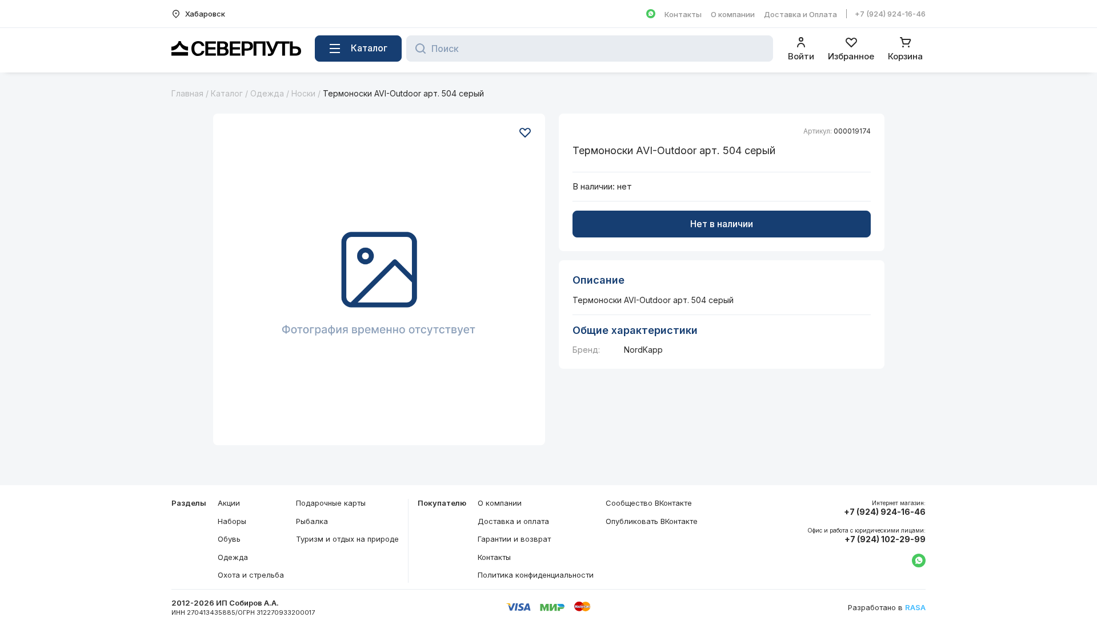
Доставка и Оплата (800, 14)
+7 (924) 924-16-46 (890, 13)
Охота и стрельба (251, 574)
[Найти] (417, 48)
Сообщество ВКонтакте (649, 502)
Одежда (267, 93)
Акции (229, 502)
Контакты (683, 14)
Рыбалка (312, 521)
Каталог (227, 93)
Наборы (232, 521)
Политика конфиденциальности (536, 574)
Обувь (229, 538)
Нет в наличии (721, 223)
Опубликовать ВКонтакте (652, 521)
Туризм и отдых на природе (347, 538)
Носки (303, 93)
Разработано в (887, 607)
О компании (733, 14)
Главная (187, 93)
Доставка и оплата (513, 521)
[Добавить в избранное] (525, 132)
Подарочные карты (331, 502)
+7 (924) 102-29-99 (885, 539)
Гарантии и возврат (514, 538)
